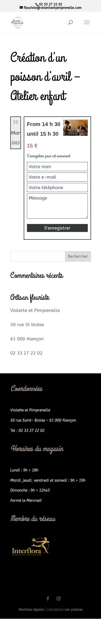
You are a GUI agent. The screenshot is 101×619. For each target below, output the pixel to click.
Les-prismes (73, 609)
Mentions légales (32, 609)
